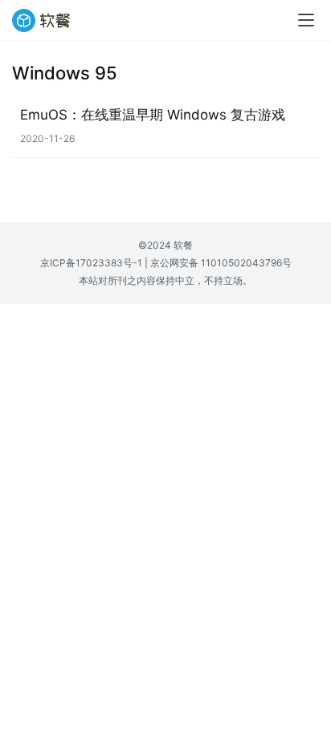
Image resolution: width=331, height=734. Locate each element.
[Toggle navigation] (306, 20)
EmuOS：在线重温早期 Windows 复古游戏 (152, 115)
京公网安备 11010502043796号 (221, 263)
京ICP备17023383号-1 (91, 263)
